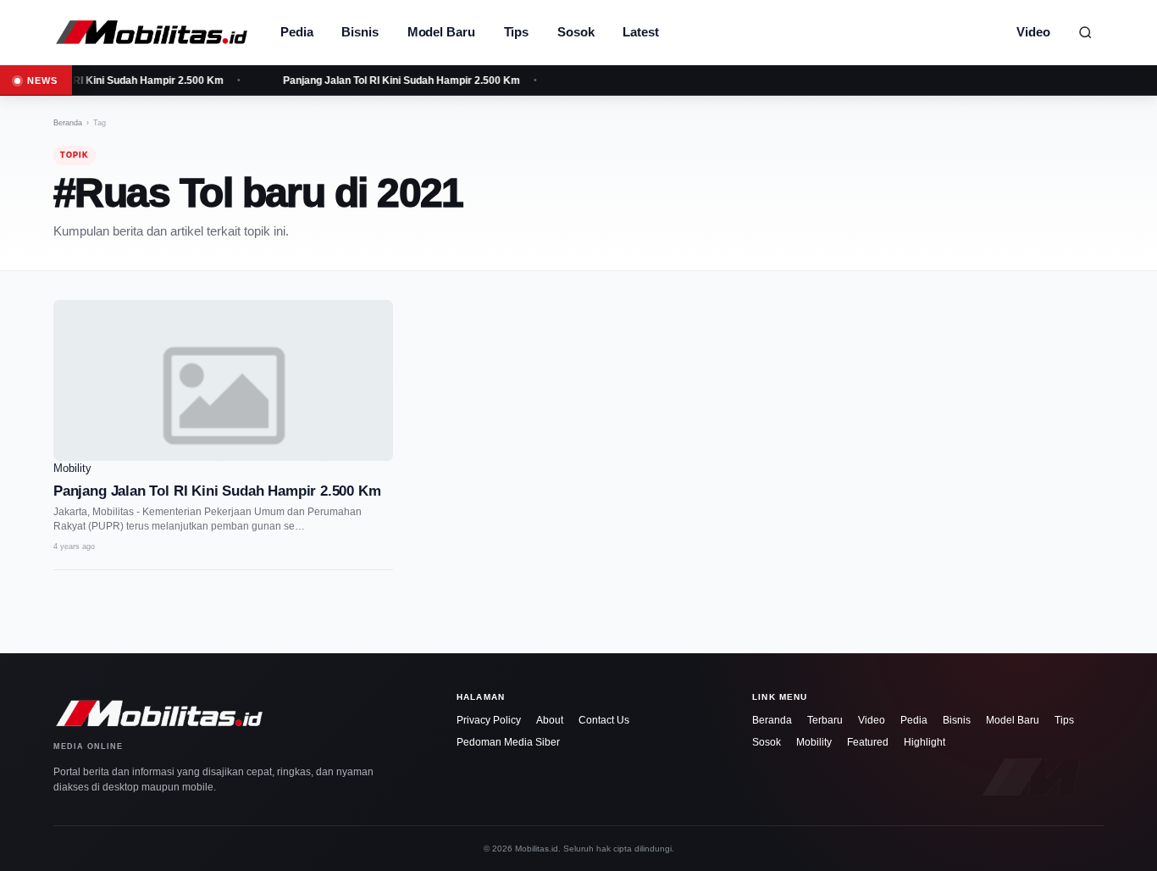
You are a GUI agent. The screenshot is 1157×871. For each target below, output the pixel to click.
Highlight (924, 742)
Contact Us (603, 720)
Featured (868, 742)
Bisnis (359, 32)
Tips (516, 32)
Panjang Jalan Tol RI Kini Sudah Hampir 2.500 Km (398, 80)
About (549, 720)
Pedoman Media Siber (508, 742)
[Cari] (1085, 32)
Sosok (575, 32)
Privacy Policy (489, 720)
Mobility (814, 742)
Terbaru (825, 720)
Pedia (296, 32)
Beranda (67, 123)
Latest (640, 32)
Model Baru (441, 32)
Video (1033, 32)
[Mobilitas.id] (151, 32)
